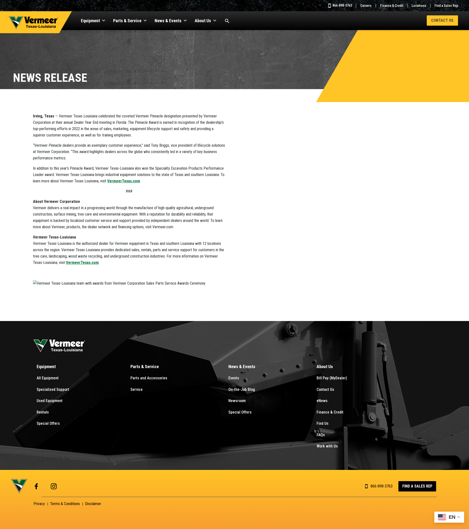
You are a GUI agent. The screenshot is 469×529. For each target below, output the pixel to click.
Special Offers (48, 423)
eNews (322, 400)
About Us (203, 20)
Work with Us (327, 446)
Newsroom (237, 400)
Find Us (323, 423)
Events (233, 378)
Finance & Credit (391, 6)
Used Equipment (50, 400)
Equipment (90, 20)
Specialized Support (53, 389)
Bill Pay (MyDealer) (332, 378)
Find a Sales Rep (446, 6)
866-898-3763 (342, 5)
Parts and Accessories (148, 378)
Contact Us (442, 20)
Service (136, 389)
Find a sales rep (417, 486)
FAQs (321, 435)
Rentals (43, 412)
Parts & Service (127, 20)
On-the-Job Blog (241, 389)
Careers (366, 6)
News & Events (168, 20)
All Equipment (48, 378)
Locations (419, 6)
